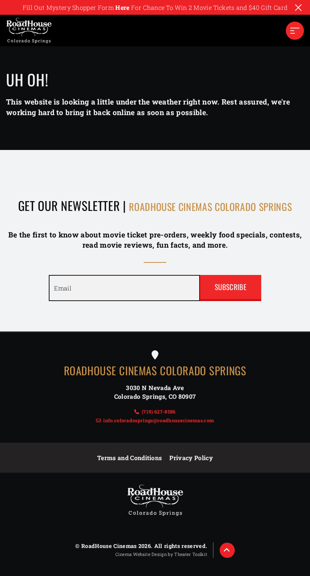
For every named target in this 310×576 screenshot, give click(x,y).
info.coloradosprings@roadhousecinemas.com (158, 420)
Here (122, 7)
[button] (295, 31)
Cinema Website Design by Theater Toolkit (161, 554)
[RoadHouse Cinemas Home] (28, 30)
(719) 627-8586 (158, 412)
